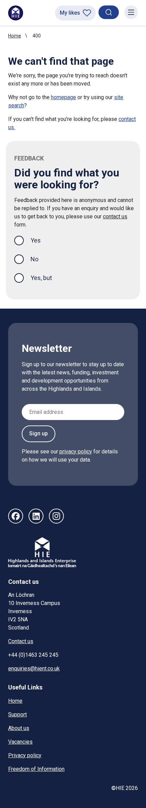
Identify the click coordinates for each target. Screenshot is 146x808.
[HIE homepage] (15, 12)
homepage (63, 97)
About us (18, 728)
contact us (115, 216)
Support (17, 714)
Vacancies (20, 742)
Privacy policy (24, 755)
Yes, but (41, 277)
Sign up (38, 433)
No (34, 259)
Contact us (20, 641)
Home (14, 35)
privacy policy (75, 451)
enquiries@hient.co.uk (34, 668)
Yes (41, 240)
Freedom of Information (36, 769)
